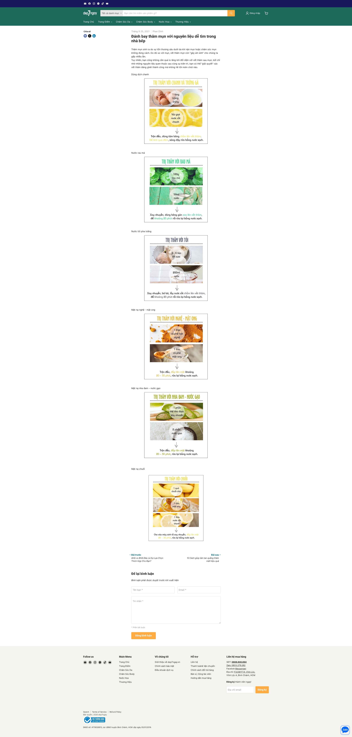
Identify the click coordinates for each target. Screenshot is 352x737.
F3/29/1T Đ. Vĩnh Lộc (244, 672)
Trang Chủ (88, 21)
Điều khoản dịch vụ (164, 670)
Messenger (240, 668)
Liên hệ (194, 662)
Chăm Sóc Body (145, 21)
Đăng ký (262, 689)
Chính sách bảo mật (164, 666)
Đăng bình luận (143, 635)
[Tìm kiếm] (231, 13)
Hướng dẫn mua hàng (201, 678)
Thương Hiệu (182, 21)
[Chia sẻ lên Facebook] (85, 36)
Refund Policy (115, 712)
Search (86, 712)
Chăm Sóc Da (123, 21)
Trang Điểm (104, 21)
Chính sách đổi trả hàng (202, 670)
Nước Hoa (164, 21)
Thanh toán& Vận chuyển (203, 666)
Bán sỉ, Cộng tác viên (201, 674)
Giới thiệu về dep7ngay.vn (167, 662)
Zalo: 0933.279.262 (235, 665)
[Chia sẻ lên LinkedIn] (94, 36)
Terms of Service (99, 712)
